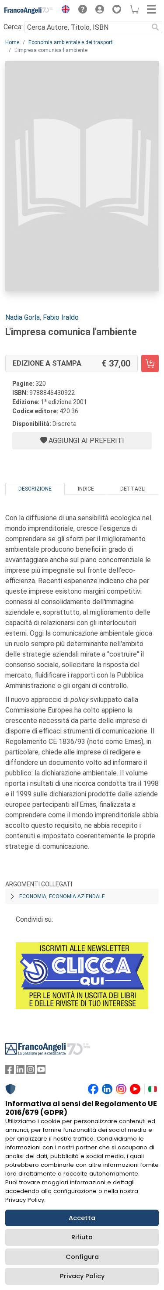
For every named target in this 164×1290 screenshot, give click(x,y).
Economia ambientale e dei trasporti (71, 42)
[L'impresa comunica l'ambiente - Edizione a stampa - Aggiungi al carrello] (150, 363)
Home (12, 42)
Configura (82, 1256)
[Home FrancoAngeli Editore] (28, 10)
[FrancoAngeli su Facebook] (9, 1071)
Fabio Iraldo (61, 317)
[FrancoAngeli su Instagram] (30, 1071)
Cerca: (13, 27)
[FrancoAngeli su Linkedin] (20, 1071)
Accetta (82, 1218)
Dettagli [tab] (133, 489)
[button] (63, 10)
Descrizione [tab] (35, 489)
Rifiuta (82, 1237)
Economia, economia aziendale (62, 896)
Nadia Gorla (22, 317)
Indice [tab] (86, 489)
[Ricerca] (155, 27)
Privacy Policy (82, 1276)
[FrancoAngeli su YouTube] (41, 1071)
